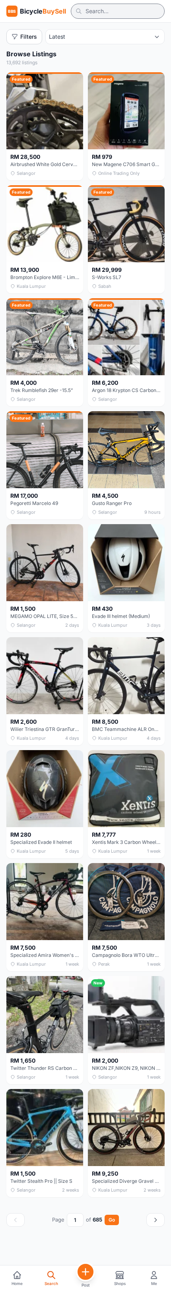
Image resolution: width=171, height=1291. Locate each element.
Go (112, 1220)
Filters (28, 36)
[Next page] (155, 1220)
